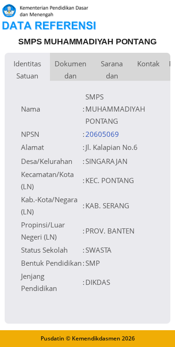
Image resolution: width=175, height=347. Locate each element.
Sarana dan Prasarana (112, 70)
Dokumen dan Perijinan (70, 70)
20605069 (102, 134)
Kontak (148, 63)
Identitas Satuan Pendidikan (27, 70)
